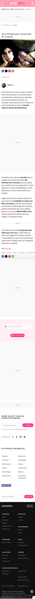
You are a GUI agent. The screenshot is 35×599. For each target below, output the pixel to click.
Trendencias (5, 555)
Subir (28, 506)
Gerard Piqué (6, 472)
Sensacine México (22, 577)
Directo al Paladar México (8, 586)
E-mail (13, 71)
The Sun (8, 248)
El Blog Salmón (22, 555)
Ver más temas (6, 485)
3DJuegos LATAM (22, 571)
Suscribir (27, 425)
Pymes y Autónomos (23, 558)
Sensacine (20, 530)
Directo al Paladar (6, 542)
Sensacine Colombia (23, 580)
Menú (2, 4)
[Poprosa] (17, 3)
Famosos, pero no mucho (13, 9)
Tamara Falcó (22, 468)
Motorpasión (21, 542)
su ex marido (11, 211)
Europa (10, 252)
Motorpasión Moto (23, 545)
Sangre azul (22, 456)
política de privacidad (22, 429)
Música (15, 252)
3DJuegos (20, 517)
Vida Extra (20, 520)
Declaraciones (6, 464)
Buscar (27, 496)
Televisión (5, 460)
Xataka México (5, 571)
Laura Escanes (6, 476)
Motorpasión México (23, 586)
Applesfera (4, 523)
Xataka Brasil (5, 574)
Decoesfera (5, 558)
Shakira (4, 468)
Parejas (20, 464)
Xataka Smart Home (7, 526)
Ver (18, 335)
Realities (5, 456)
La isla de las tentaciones (22, 477)
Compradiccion (6, 561)
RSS (24, 436)
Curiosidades (21, 252)
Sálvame (21, 472)
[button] (11, 85)
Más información (19, 597)
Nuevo (32, 4)
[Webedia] (7, 507)
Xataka (4, 517)
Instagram (20, 436)
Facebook (2, 71)
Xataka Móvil (5, 520)
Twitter (6, 71)
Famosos (14, 25)
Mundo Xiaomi (6, 529)
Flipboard (9, 71)
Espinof (20, 533)
